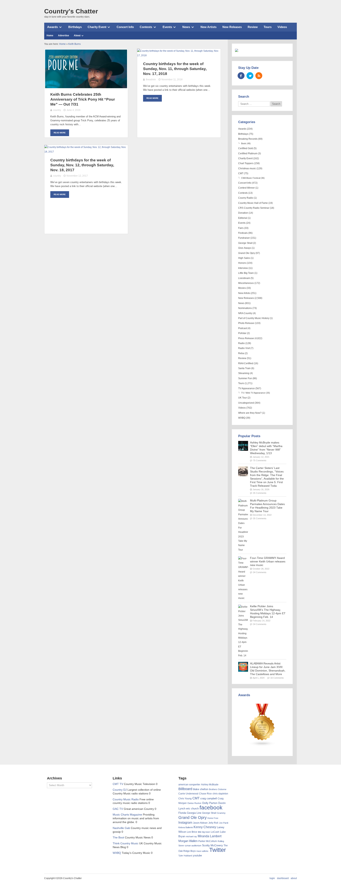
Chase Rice (205, 793)
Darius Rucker (194, 803)
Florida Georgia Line (189, 812)
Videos (282, 27)
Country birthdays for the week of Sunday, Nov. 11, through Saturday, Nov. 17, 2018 (175, 69)
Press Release (246, 338)
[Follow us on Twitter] (249, 75)
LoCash (215, 832)
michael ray (191, 836)
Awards (52, 27)
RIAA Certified (245, 363)
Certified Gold (245, 148)
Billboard (185, 789)
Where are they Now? (249, 413)
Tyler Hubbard (185, 855)
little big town (204, 832)
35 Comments (259, 493)
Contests (146, 27)
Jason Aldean (200, 822)
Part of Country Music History (253, 318)
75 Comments (259, 460)
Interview (243, 268)
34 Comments (259, 572)
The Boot (118, 837)
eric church (192, 808)
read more (60, 133)
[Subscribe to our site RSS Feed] (258, 75)
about (294, 878)
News (186, 27)
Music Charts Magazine (127, 814)
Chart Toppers (245, 163)
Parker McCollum (207, 841)
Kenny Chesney (205, 827)
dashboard (283, 878)
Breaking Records (248, 139)
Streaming (243, 373)
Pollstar (242, 333)
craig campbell (208, 798)
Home (50, 35)
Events (167, 27)
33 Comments (277, 678)
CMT (240, 173)
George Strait (245, 243)
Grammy (221, 813)
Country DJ (120, 789)
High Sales (244, 258)
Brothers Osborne (217, 789)
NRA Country (245, 313)
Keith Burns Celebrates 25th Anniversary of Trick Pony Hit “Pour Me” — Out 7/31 (82, 99)
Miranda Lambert (209, 836)
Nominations (245, 308)
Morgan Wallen (188, 841)
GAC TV (118, 808)
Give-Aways (244, 248)
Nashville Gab (121, 828)
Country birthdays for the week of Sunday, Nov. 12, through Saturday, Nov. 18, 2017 (82, 165)
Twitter (217, 850)
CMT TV (118, 784)
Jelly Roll (213, 823)
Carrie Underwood (188, 793)
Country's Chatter (71, 11)
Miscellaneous (246, 283)
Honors (242, 263)
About (77, 35)
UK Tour (242, 397)
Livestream (244, 278)
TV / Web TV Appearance (253, 393)
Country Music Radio (126, 799)
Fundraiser (244, 238)
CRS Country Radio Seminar (253, 208)
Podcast (242, 328)
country (57, 110)
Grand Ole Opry (246, 253)
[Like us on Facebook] (241, 75)
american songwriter (189, 784)
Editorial (242, 218)
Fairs (241, 228)
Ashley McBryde (209, 784)
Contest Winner (246, 187)
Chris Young (185, 798)
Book (243, 143)
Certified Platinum (247, 153)
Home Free (212, 818)
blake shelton (200, 789)
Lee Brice (192, 832)
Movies (242, 288)
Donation (243, 212)
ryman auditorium (193, 845)
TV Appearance (246, 388)
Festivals (243, 233)
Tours (268, 27)
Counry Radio (245, 197)
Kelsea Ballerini (185, 827)
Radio (241, 343)
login (272, 878)
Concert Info (125, 27)
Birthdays (75, 27)
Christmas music (247, 168)
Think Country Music (125, 843)
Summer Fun (245, 378)
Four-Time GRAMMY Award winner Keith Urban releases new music (267, 562)
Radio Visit (244, 348)
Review (253, 27)
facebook (211, 807)
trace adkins (202, 851)
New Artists (208, 27)
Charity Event (97, 27)
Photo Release (246, 323)
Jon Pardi (223, 823)
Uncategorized (246, 402)
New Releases (232, 27)
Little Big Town (246, 273)
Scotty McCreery (212, 845)
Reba (241, 353)
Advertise (63, 35)
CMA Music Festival (250, 178)
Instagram (185, 822)
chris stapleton (220, 793)
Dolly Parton (209, 802)
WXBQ (241, 417)
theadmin (151, 79)
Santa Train (244, 368)
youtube (197, 855)
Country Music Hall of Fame (253, 203)
